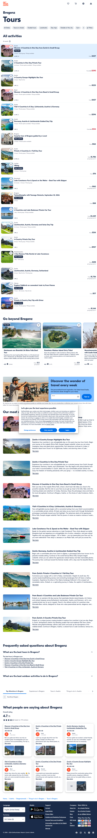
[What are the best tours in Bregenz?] (92, 652)
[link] (48, 51)
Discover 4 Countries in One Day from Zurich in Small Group (24, 659)
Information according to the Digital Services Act (55, 824)
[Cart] (76, 4)
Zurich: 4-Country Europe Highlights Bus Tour (20, 661)
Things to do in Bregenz (36, 799)
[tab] (14, 691)
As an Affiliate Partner (84, 814)
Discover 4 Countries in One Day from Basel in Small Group (24, 665)
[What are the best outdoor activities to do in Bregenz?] (92, 676)
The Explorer (72, 824)
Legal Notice (49, 811)
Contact (47, 808)
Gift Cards (73, 820)
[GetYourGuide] (5, 3)
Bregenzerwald (21, 799)
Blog (71, 814)
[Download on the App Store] (37, 817)
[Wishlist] (68, 4)
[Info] (9, 41)
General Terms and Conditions (54, 820)
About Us (72, 808)
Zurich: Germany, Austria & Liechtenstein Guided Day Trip (76, 727)
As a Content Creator (84, 811)
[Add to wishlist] (11, 47)
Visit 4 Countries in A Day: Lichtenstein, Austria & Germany (24, 667)
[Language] (83, 3)
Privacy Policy (49, 814)
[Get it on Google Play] (37, 809)
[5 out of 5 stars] (17, 731)
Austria (11, 799)
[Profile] (91, 4)
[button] (48, 51)
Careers (72, 811)
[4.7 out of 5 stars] (8, 720)
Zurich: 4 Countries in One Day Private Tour (19, 663)
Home (5, 799)
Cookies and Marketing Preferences (55, 817)
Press (71, 817)
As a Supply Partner (83, 808)
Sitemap (47, 828)
